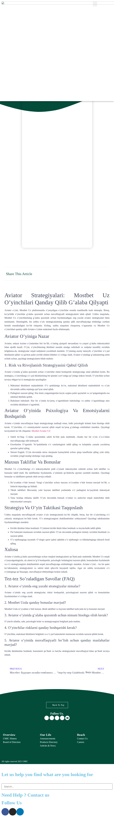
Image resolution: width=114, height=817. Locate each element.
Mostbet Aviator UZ (41, 431)
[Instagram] (52, 718)
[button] (95, 3)
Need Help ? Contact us (25, 795)
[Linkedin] (57, 718)
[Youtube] (62, 718)
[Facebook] (46, 718)
